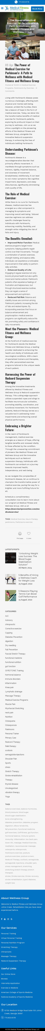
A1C (7, 616)
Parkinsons (19, 88)
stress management (13, 866)
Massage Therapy (13, 696)
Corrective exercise (13, 628)
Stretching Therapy (9, 947)
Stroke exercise (17, 876)
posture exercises (12, 856)
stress (7, 767)
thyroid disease (11, 784)
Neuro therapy (32, 519)
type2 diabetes (29, 880)
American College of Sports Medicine (16, 992)
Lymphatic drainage (13, 691)
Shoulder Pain (11, 759)
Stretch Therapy (12, 771)
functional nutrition (13, 662)
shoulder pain (31, 863)
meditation (9, 846)
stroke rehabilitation (13, 880)
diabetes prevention (13, 822)
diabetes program (30, 822)
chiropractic (10, 624)
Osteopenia (10, 721)
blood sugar (23, 812)
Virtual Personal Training (11, 938)
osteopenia (10, 849)
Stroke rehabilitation (13, 775)
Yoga (7, 796)
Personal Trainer (12, 733)
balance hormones (29, 809)
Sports (8, 763)
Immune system (28, 836)
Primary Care (10, 738)
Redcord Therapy (12, 742)
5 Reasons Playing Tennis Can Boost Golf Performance (28, 594)
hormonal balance (13, 675)
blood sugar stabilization (15, 816)
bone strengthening (13, 819)
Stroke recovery (32, 876)
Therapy (8, 780)
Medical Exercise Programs (16, 700)
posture (26, 853)
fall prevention (11, 829)
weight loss (10, 883)
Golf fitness (22, 833)
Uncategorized (11, 788)
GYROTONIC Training (14, 670)
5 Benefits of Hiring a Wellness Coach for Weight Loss (28, 578)
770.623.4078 (24, 2)
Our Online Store (8, 974)
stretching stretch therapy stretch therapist (19, 871)
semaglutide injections (14, 754)
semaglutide (33, 860)
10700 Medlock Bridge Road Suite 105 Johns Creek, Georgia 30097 (22, 1012)
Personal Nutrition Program (13, 943)
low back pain (31, 839)
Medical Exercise (18, 519)
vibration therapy (12, 792)
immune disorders (12, 679)
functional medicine (13, 658)
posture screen (27, 856)
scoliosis (8, 750)
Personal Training (8, 934)
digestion (9, 641)
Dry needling (10, 645)
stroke (8, 876)
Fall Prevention (11, 649)
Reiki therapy (10, 746)
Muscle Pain (10, 704)
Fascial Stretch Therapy (15, 654)
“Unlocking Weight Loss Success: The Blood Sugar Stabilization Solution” (28, 559)
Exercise (30, 88)
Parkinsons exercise (24, 522)
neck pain (9, 712)
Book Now (37, 9)
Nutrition (8, 717)
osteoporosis (20, 849)
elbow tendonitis (21, 826)
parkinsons (10, 522)
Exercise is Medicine (9, 988)
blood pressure (11, 812)
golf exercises (11, 833)
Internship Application (10, 983)
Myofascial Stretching (14, 708)
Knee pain (9, 687)
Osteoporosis (11, 725)
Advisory (9, 620)
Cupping (8, 633)
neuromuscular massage (25, 846)
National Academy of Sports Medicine (17, 997)
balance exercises (12, 809)
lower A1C (9, 843)
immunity (9, 839)
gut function (10, 666)
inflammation (10, 683)
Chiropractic (6, 952)
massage (17, 843)
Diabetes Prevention (13, 637)
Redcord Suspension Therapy (13, 961)
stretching (27, 866)
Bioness (4, 979)
